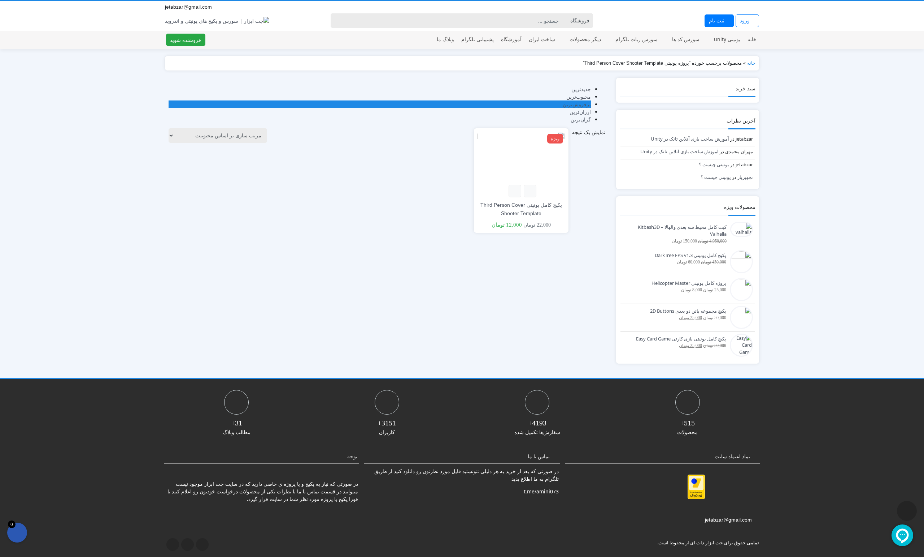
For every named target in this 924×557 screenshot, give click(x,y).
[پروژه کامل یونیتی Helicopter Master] (739, 289)
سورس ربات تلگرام (636, 39)
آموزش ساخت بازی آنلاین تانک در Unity (690, 139)
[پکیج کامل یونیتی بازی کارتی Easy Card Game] (739, 344)
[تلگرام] (739, 7)
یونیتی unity (727, 39)
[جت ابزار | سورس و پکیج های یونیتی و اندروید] (217, 21)
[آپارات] (755, 7)
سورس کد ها (685, 39)
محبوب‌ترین (578, 96)
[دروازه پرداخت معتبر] (696, 487)
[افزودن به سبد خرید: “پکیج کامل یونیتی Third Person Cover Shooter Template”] (530, 191)
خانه (752, 39)
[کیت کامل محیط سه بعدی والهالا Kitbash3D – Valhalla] (740, 229)
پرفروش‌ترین (577, 104)
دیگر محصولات (585, 39)
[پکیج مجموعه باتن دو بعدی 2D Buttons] (739, 316)
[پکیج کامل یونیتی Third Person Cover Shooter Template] (521, 156)
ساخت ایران (542, 39)
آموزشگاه (511, 39)
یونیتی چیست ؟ (714, 164)
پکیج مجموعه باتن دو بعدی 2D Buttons (688, 311)
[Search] (337, 20)
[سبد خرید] (17, 533)
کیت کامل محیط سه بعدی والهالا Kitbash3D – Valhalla (682, 230)
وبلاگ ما (445, 39)
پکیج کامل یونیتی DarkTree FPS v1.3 (690, 255)
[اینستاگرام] (747, 7)
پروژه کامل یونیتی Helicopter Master (688, 283)
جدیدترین (581, 89)
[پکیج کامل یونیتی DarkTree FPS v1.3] (739, 261)
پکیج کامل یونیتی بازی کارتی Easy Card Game (681, 338)
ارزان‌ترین (580, 111)
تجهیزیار (745, 177)
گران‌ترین (581, 119)
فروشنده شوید (185, 40)
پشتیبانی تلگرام (477, 39)
